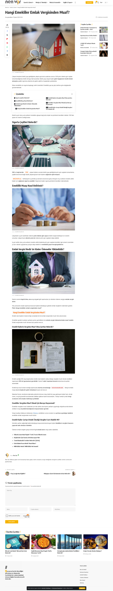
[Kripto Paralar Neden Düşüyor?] (95, 541)
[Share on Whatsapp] (7, 47)
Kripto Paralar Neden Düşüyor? (92, 551)
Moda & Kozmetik (84, 47)
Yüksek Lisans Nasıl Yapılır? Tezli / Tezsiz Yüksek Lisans (30, 434)
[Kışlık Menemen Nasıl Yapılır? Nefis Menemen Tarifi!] (43, 541)
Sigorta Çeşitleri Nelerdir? (23, 98)
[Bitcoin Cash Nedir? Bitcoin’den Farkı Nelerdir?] (17, 541)
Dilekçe (35, 413)
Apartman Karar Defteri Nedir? (88, 35)
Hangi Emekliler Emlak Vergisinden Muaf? (28, 108)
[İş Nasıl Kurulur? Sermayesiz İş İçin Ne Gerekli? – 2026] (103, 30)
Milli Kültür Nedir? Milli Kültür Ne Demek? (26, 446)
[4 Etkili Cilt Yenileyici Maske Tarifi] (103, 46)
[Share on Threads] (7, 55)
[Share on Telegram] (7, 51)
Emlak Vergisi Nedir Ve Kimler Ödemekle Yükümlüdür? (25, 104)
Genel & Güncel (83, 31)
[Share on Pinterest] (7, 43)
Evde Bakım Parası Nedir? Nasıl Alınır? (25, 443)
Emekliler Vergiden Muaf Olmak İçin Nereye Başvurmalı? (58, 103)
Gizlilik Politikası (46, 588)
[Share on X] (7, 35)
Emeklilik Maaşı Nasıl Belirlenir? (24, 101)
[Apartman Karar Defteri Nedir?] (103, 38)
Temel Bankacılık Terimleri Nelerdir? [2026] (27, 440)
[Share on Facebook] (7, 31)
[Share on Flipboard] (7, 39)
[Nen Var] (13, 2)
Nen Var (15, 455)
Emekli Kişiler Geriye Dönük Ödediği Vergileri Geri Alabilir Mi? (59, 108)
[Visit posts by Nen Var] (7, 455)
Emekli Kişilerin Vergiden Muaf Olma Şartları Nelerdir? (59, 98)
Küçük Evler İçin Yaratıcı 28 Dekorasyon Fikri (27, 437)
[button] (82, 588)
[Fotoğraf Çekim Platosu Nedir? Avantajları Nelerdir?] (103, 53)
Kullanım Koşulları (57, 588)
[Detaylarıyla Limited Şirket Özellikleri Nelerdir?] (69, 541)
